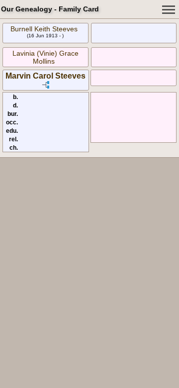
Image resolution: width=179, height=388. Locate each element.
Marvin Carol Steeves (45, 76)
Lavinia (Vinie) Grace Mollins (45, 57)
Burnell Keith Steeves (44, 29)
